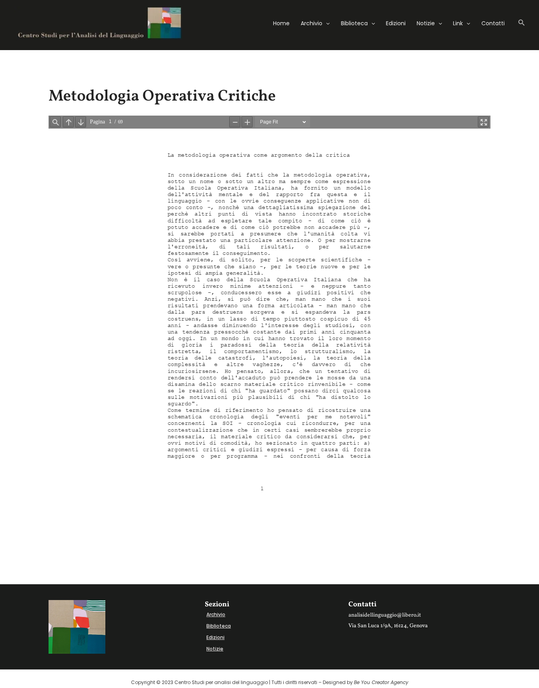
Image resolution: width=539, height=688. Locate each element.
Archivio (311, 23)
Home (281, 23)
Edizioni (396, 23)
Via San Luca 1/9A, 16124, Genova (388, 626)
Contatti (493, 23)
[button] (325, 23)
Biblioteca (354, 23)
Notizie (426, 23)
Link (458, 23)
